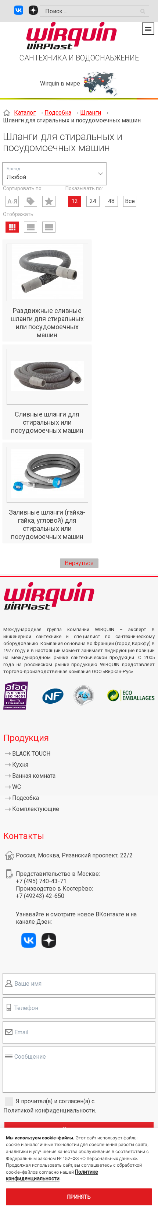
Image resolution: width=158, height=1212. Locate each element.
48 (111, 201)
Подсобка (57, 112)
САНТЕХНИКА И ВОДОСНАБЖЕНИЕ (79, 57)
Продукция (26, 738)
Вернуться (79, 563)
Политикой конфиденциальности (49, 1110)
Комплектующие (35, 808)
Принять (79, 1197)
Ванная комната (33, 775)
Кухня (20, 764)
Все (130, 201)
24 (93, 201)
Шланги (90, 112)
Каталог (25, 112)
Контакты (23, 836)
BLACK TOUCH (31, 753)
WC (16, 786)
